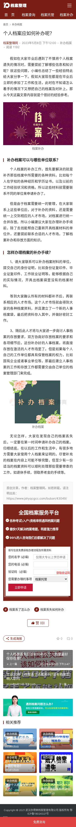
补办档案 (66, 43)
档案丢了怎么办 (19, 609)
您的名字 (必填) (18, 557)
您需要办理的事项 (20, 579)
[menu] (69, 5)
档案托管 (47, 15)
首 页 (9, 15)
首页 (5, 24)
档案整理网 (10, 43)
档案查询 (28, 15)
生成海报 (15, 638)
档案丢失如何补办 (52, 609)
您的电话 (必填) (18, 564)
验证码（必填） (38, 572)
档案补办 (66, 15)
